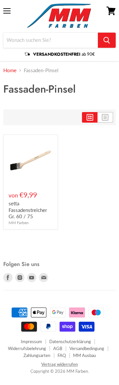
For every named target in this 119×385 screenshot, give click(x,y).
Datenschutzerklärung (70, 341)
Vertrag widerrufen (59, 364)
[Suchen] (107, 40)
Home (10, 70)
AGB (57, 348)
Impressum (31, 341)
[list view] (105, 117)
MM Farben (19, 222)
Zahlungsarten (36, 355)
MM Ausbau (84, 355)
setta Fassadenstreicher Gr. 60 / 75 (28, 209)
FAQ (62, 355)
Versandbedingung (86, 348)
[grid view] (90, 117)
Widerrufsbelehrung (27, 348)
